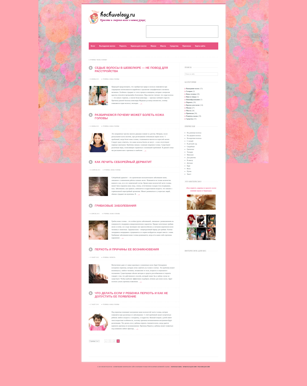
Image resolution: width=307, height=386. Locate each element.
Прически (186, 46)
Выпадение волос (107, 46)
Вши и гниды (191, 97)
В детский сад (192, 144)
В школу (190, 160)
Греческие (190, 149)
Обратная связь (176, 366)
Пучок (189, 171)
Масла (163, 46)
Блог (93, 46)
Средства (174, 46)
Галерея (189, 91)
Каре (188, 166)
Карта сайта (200, 46)
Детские (190, 163)
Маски (153, 46)
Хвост (189, 174)
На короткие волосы (194, 138)
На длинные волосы (194, 133)
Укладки (190, 152)
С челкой (190, 141)
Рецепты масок (192, 116)
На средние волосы (194, 135)
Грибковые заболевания (115, 205)
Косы (188, 169)
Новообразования (193, 100)
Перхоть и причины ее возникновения (127, 249)
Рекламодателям (204, 366)
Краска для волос (139, 46)
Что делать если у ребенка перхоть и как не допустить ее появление (131, 294)
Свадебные (191, 146)
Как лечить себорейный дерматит (123, 162)
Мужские (190, 155)
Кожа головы (191, 94)
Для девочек (191, 157)
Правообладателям (190, 366)
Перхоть (123, 46)
